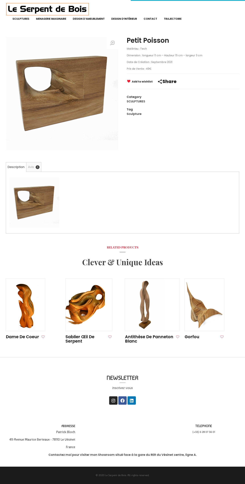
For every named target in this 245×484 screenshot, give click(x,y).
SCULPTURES (136, 101)
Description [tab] (16, 167)
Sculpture (134, 114)
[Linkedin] (132, 400)
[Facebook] (122, 400)
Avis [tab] (33, 167)
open (112, 43)
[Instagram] (113, 400)
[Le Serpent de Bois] (47, 9)
